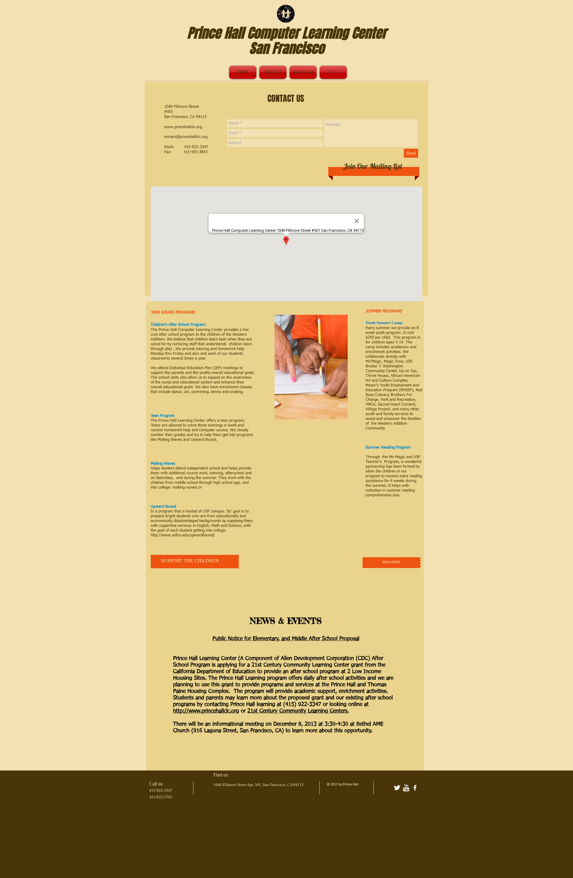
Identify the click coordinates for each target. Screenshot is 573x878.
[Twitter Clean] (397, 787)
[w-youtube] (406, 787)
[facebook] (415, 787)
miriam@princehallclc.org (185, 137)
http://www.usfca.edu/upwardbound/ (183, 535)
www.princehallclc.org (183, 127)
